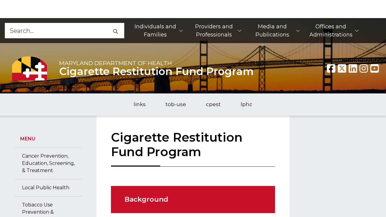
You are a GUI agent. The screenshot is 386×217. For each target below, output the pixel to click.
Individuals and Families (155, 30)
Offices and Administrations (331, 30)
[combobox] (55, 30)
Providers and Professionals (214, 30)
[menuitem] (158, 30)
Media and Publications (272, 30)
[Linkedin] (353, 68)
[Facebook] (331, 68)
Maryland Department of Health (115, 63)
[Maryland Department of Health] (29, 68)
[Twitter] (342, 68)
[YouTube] (374, 68)
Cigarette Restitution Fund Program (156, 71)
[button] (115, 30)
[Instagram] (363, 68)
